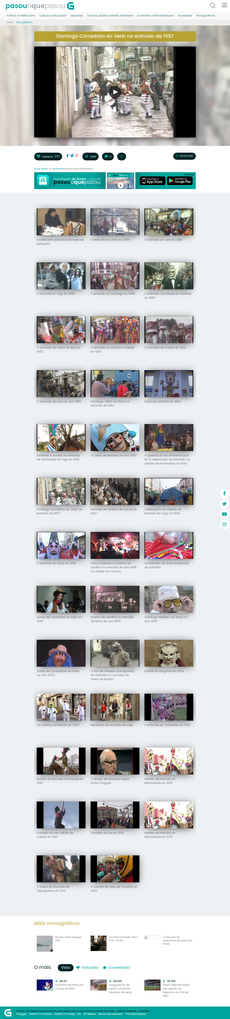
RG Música (90, 1014)
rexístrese (58, 169)
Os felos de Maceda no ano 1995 (114, 455)
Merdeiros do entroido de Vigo (112, 725)
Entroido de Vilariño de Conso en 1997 (114, 511)
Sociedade (185, 16)
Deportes (77, 16)
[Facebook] (224, 493)
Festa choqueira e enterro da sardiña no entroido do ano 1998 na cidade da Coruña (114, 567)
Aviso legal (144, 1011)
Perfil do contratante (127, 1011)
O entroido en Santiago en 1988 (113, 293)
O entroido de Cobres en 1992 (165, 347)
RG (79, 1014)
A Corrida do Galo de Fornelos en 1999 (114, 889)
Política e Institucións (21, 16)
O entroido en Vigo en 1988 (56, 293)
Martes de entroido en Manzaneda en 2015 (159, 781)
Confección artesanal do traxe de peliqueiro (60, 242)
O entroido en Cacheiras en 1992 (167, 725)
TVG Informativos (135, 1014)
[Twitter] (224, 504)
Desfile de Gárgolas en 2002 (164, 671)
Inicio (10, 22)
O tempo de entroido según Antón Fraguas (110, 781)
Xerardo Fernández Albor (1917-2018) (123, 939)
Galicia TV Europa (64, 1014)
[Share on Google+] (77, 155)
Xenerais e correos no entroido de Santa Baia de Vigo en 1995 (58, 457)
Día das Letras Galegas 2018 (68, 939)
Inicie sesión (41, 169)
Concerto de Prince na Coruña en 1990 (69, 987)
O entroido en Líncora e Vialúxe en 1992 (112, 349)
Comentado (119, 968)
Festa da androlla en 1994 (162, 401)
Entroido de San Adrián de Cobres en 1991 (55, 835)
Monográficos (205, 16)
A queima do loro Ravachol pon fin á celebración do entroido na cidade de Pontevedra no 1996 (167, 459)
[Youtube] (224, 514)
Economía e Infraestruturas (155, 16)
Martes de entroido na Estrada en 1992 (60, 781)
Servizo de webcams (110, 1014)
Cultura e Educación (53, 16)
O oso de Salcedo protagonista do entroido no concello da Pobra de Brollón (112, 675)
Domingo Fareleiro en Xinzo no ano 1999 (165, 619)
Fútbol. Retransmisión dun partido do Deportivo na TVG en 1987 (176, 990)
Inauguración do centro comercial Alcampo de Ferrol (120, 989)
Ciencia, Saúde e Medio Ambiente (110, 16)
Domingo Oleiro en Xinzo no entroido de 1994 (110, 403)
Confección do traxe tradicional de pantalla (166, 565)
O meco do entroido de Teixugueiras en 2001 (53, 889)
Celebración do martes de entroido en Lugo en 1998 (162, 511)
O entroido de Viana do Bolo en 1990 (59, 349)
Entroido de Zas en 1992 (107, 833)
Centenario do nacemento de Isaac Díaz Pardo (177, 940)
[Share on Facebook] (67, 155)
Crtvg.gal (21, 1014)
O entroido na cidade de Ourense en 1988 (167, 295)
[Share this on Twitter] (72, 155)
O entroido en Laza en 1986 (163, 240)
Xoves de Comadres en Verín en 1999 (59, 619)
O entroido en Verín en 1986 (110, 240)
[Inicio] (41, 6)
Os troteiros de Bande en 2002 (58, 725)
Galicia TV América (40, 1014)
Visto (66, 968)
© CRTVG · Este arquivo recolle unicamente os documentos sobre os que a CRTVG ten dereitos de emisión (65, 1011)
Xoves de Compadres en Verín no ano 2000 (58, 673)
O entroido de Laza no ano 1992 (59, 401)
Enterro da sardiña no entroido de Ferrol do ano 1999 (112, 619)
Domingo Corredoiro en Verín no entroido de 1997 (60, 511)
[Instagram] (224, 524)
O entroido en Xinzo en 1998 (56, 563)
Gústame (47, 157)
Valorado (89, 968)
